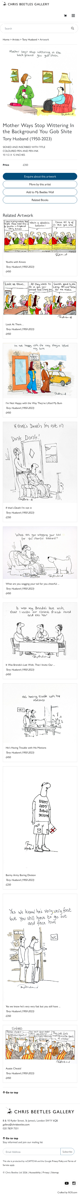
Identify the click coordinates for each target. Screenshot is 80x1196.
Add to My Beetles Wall (40, 192)
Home (6, 39)
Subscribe (67, 1151)
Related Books (40, 200)
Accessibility (35, 1172)
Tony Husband (29, 39)
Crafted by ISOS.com (67, 1192)
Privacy (46, 1172)
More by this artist (40, 184)
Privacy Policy (58, 1161)
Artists (15, 39)
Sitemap (55, 1172)
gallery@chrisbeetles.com (16, 1124)
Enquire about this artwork (40, 176)
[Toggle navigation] (73, 15)
